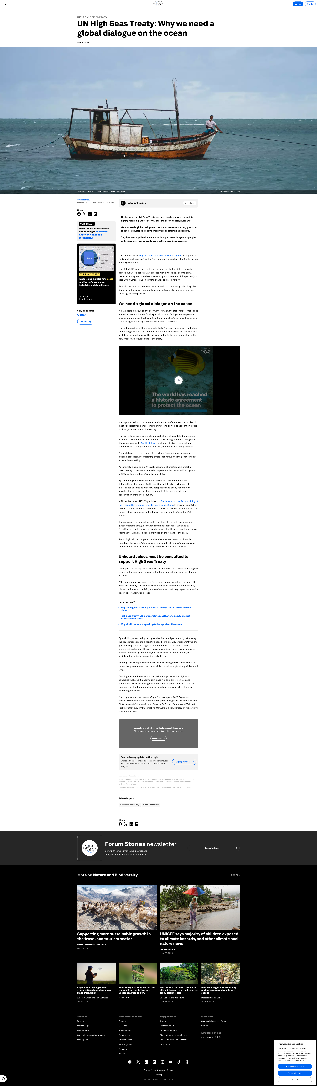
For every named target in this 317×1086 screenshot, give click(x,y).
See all (235, 875)
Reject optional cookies (295, 1066)
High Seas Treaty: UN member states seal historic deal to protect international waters (155, 617)
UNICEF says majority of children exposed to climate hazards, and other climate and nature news (199, 938)
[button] (179, 380)
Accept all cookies (295, 1073)
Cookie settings (295, 1080)
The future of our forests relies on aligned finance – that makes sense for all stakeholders (179, 990)
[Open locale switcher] (3, 1078)
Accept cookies (158, 738)
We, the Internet (149, 443)
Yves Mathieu (83, 200)
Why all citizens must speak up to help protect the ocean (151, 624)
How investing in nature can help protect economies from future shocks (218, 990)
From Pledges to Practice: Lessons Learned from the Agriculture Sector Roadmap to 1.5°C (137, 990)
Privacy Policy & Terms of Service (158, 1070)
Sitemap (158, 1074)
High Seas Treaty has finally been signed (160, 255)
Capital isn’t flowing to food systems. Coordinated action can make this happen (94, 990)
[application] (179, 380)
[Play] (123, 203)
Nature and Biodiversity (92, 17)
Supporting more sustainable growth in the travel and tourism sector (114, 936)
